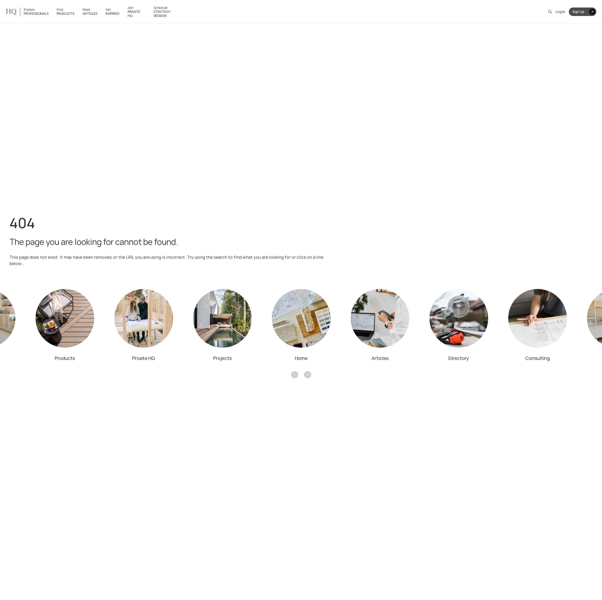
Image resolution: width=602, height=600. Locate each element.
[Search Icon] (550, 12)
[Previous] (294, 374)
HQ (11, 12)
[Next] (307, 374)
